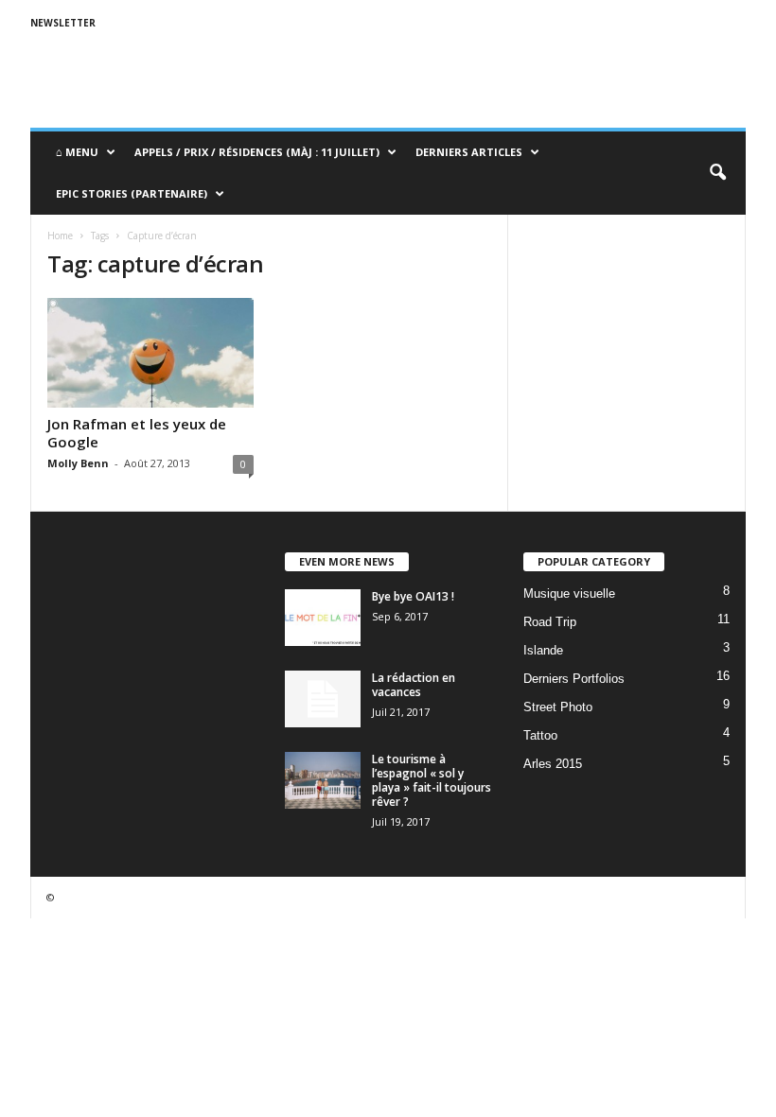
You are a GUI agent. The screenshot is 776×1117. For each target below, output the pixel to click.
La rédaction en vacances (413, 685)
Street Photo (557, 707)
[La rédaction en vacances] (323, 699)
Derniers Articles (468, 152)
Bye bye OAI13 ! (413, 596)
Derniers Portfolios (574, 679)
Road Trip (549, 622)
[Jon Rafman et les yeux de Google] (150, 353)
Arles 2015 (552, 764)
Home (60, 235)
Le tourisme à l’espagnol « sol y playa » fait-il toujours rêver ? (431, 780)
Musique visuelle (569, 593)
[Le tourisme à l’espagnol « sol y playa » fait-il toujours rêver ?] (323, 780)
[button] (717, 173)
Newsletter (63, 22)
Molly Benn (78, 463)
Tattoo (540, 735)
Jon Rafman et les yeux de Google (136, 432)
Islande (543, 650)
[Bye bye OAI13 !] (323, 617)
